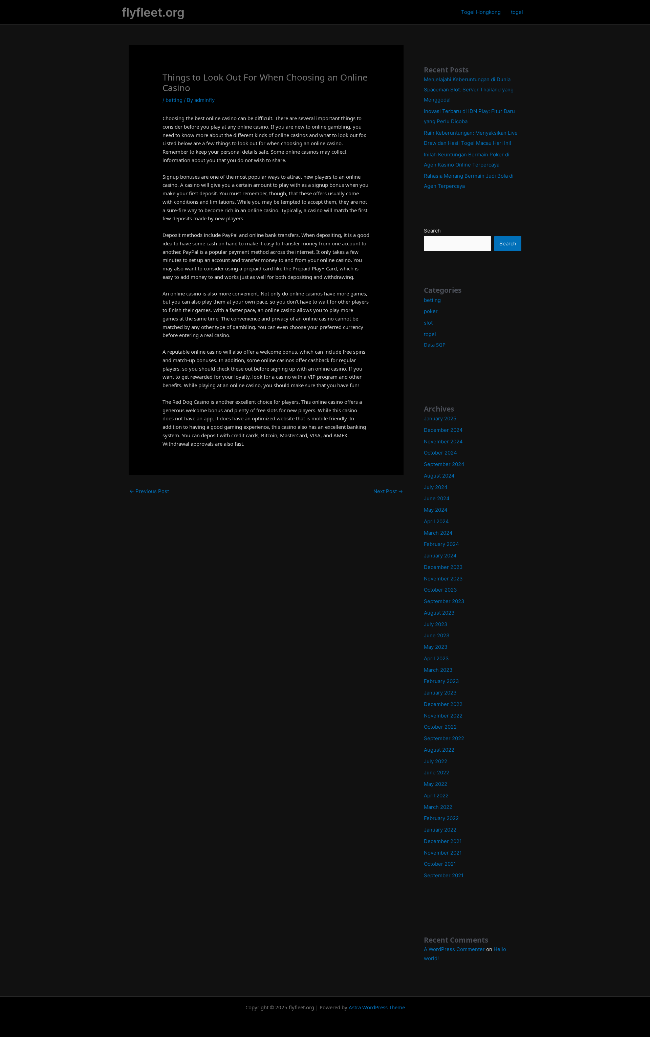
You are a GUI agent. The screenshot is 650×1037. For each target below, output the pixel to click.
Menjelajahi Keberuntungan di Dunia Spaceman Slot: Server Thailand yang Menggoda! (469, 89)
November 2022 (443, 715)
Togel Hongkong (481, 12)
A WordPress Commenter (454, 949)
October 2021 (440, 864)
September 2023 (444, 601)
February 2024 (441, 544)
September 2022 (444, 738)
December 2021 (443, 841)
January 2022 (440, 829)
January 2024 (440, 555)
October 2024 (440, 452)
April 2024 (436, 521)
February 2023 (441, 681)
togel (517, 12)
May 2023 (436, 647)
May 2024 (436, 510)
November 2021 (443, 853)
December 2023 (443, 567)
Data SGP (435, 344)
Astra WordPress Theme (377, 1007)
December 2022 (443, 704)
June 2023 (437, 635)
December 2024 (443, 430)
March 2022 (438, 807)
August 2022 (439, 750)
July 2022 (435, 761)
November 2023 (443, 578)
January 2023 (440, 692)
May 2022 (435, 784)
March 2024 (438, 533)
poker (431, 311)
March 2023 (438, 670)
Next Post (388, 491)
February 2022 (441, 818)
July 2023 (436, 624)
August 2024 (439, 475)
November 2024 (443, 441)
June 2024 (437, 498)
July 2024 (436, 487)
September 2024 (444, 464)
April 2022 (436, 795)
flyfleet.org (153, 12)
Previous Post (149, 491)
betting (174, 100)
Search (432, 230)
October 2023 (440, 590)
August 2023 (439, 613)
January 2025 (440, 418)
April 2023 (436, 658)
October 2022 (440, 727)
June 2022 (436, 772)
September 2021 (443, 875)
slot (428, 322)
